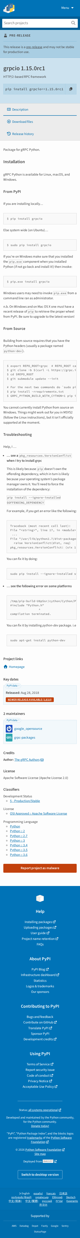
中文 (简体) (15, 1201)
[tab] (40, 110)
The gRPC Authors (27, 759)
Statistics (40, 980)
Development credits (38, 1039)
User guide (38, 933)
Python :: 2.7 (19, 835)
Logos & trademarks (40, 986)
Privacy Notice (38, 1081)
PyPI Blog (38, 969)
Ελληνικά (57, 1197)
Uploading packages (38, 927)
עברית (59, 1201)
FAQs (40, 944)
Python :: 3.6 (19, 854)
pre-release (34, 47)
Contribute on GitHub (38, 1022)
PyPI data (12, 686)
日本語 (63, 1193)
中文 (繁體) (31, 1201)
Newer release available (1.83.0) (30, 700)
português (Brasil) (21, 1197)
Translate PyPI (38, 1028)
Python (15, 826)
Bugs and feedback (40, 1016)
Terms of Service (38, 1064)
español (38, 1193)
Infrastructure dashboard (38, 974)
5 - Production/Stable (25, 800)
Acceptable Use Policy (38, 1086)
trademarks (34, 1138)
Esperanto (72, 1201)
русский (47, 1201)
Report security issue (40, 1069)
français (51, 1193)
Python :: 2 (17, 831)
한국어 (43, 1205)
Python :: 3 (17, 840)
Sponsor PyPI (40, 1033)
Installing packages (38, 921)
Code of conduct (38, 1075)
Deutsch (71, 1197)
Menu (65, 7)
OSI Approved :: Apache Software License (38, 813)
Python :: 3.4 (19, 845)
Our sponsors (40, 991)
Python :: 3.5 (19, 849)
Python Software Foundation (43, 1150)
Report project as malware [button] (40, 868)
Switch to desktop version (40, 1174)
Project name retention (38, 938)
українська (41, 1197)
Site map (40, 1154)
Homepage (17, 666)
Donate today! (40, 1126)
